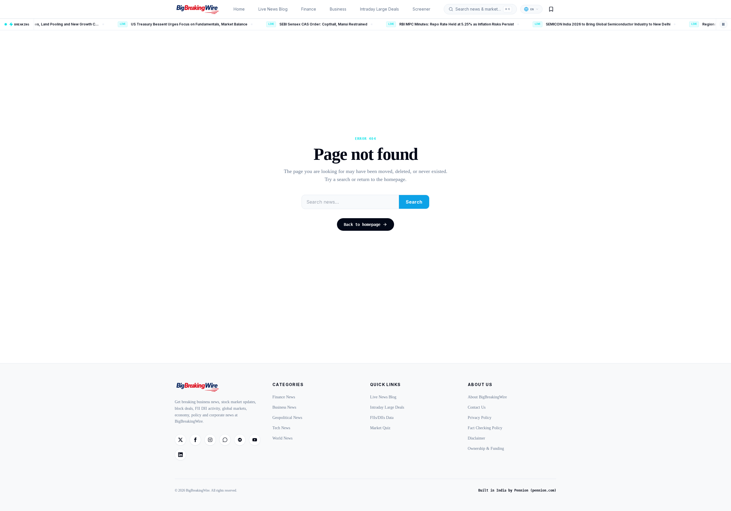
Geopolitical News (287, 417)
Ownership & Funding (486, 448)
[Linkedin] (180, 454)
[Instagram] (210, 440)
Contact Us (476, 407)
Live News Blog (273, 9)
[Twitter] (180, 440)
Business (338, 9)
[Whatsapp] (225, 440)
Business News (284, 407)
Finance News (283, 397)
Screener (421, 9)
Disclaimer (476, 438)
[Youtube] (254, 440)
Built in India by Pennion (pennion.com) (517, 490)
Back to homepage (362, 224)
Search (414, 202)
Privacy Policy (479, 417)
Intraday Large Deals (379, 9)
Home (239, 9)
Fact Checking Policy (485, 428)
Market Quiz (380, 428)
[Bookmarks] (551, 9)
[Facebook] (195, 440)
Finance (308, 9)
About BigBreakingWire (487, 397)
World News (282, 438)
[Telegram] (240, 440)
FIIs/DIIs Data (381, 417)
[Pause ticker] (724, 24)
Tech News (281, 428)
